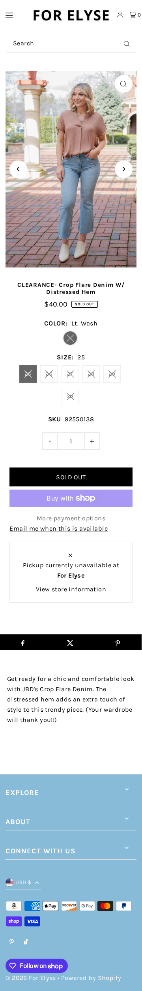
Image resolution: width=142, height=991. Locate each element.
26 (49, 374)
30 (70, 396)
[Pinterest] (11, 942)
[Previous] (18, 169)
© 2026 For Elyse (31, 978)
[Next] (124, 169)
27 (70, 374)
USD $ (23, 882)
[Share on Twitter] (70, 642)
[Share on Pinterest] (118, 642)
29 (112, 374)
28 (91, 374)
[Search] (126, 43)
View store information (71, 589)
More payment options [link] (71, 518)
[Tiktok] (26, 942)
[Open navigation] (14, 14)
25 (28, 374)
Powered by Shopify (91, 978)
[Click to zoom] (124, 84)
